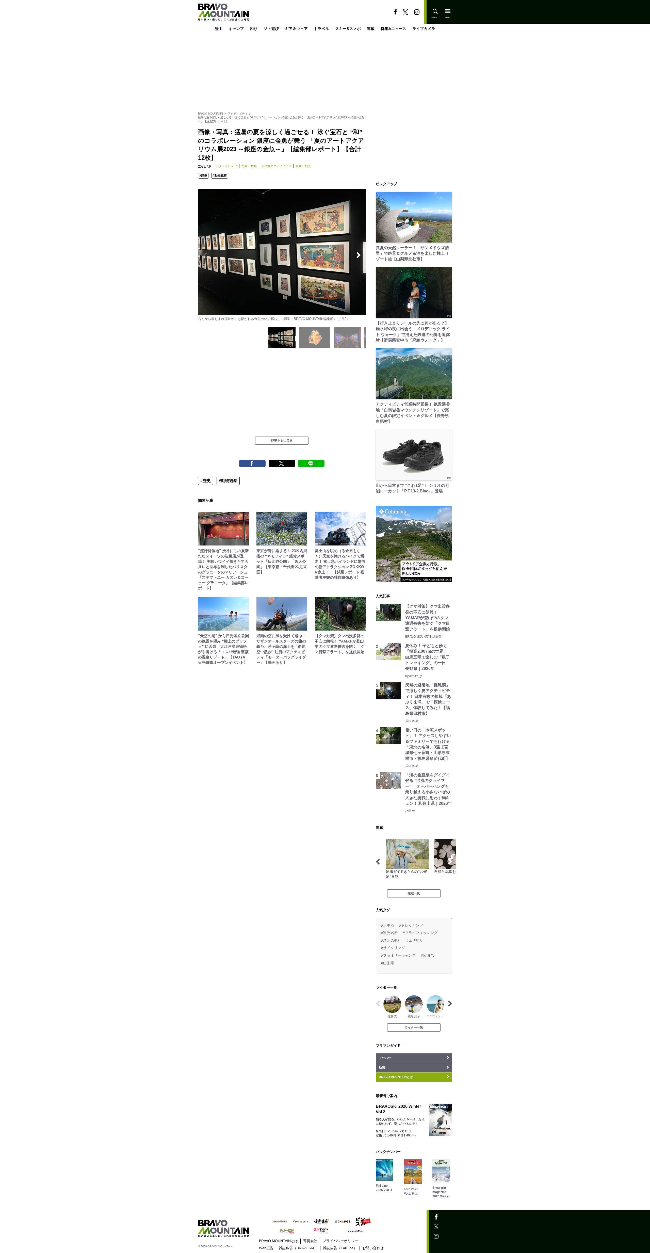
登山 (218, 28)
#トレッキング (411, 925)
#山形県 (387, 963)
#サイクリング (393, 948)
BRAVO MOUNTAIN (210, 113)
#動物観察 (220, 175)
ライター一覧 (414, 1027)
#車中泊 (387, 925)
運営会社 (310, 1241)
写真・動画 (249, 166)
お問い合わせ (373, 1248)
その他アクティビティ (276, 166)
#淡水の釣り (391, 940)
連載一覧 (414, 893)
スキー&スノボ (348, 28)
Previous (205, 255)
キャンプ (236, 28)
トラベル (321, 28)
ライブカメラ (423, 28)
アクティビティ (238, 113)
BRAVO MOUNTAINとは (278, 1241)
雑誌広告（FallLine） (340, 1248)
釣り (253, 28)
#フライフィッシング (420, 933)
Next (358, 255)
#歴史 (203, 175)
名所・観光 (303, 166)
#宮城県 (427, 955)
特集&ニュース (393, 28)
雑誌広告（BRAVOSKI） (298, 1248)
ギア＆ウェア (296, 28)
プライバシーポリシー (340, 1241)
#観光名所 (389, 933)
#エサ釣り (415, 940)
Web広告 (266, 1248)
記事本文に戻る (281, 440)
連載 (371, 28)
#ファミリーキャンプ (398, 955)
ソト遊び (271, 28)
